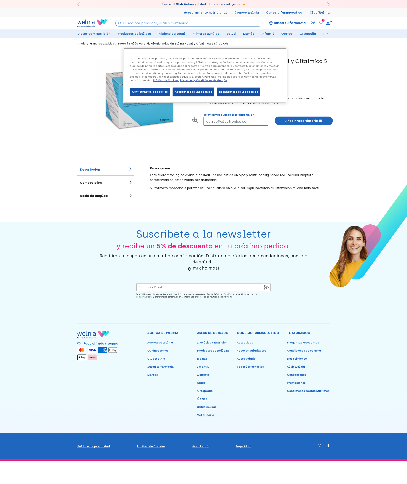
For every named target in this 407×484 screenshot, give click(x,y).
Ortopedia (308, 34)
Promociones (296, 382)
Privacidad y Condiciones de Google (203, 80)
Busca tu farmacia (160, 366)
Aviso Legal (200, 446)
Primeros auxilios (206, 34)
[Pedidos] (313, 23)
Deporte (203, 374)
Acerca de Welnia (160, 342)
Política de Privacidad (221, 297)
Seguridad (243, 446)
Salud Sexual (206, 407)
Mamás (248, 34)
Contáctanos (296, 374)
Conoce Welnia (246, 12)
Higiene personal (172, 34)
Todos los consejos (250, 366)
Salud (231, 34)
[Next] (326, 4)
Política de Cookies (151, 446)
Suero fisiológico (130, 43)
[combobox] (189, 23)
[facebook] (328, 446)
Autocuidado (246, 358)
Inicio (81, 43)
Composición (91, 183)
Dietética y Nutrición (93, 34)
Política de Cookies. (166, 80)
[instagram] (319, 446)
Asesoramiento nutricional (205, 12)
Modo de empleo (94, 196)
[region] (205, 75)
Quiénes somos (157, 350)
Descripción (90, 169)
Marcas (152, 374)
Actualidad (245, 342)
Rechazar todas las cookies (238, 91)
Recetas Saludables (251, 350)
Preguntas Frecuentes (303, 342)
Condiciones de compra (304, 350)
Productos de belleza (134, 34)
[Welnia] (92, 23)
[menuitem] (328, 23)
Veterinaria (205, 415)
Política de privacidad (93, 446)
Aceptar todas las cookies (193, 91)
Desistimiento (297, 358)
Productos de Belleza (213, 350)
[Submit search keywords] (119, 22)
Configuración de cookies (150, 91)
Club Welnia (320, 12)
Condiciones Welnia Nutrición (308, 390)
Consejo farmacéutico (284, 12)
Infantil (267, 34)
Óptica (286, 34)
